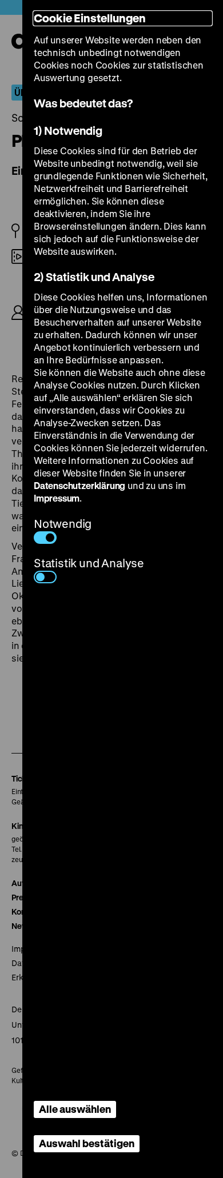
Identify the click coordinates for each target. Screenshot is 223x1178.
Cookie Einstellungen (90, 18)
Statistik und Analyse (89, 563)
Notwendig (62, 523)
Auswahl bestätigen (86, 1143)
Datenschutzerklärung (79, 485)
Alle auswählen (75, 1109)
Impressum (56, 497)
